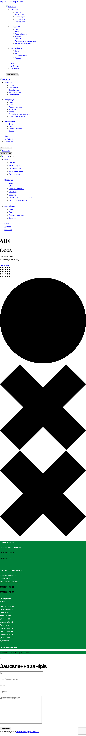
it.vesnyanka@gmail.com (9, 581)
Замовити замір (12, 75)
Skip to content (6, 1)
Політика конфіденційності (27, 731)
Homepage (4, 265)
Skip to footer (18, 1)
